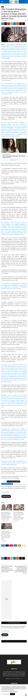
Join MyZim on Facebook (14, 641)
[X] (5, 23)
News (6, 4)
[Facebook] (2, 23)
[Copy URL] (23, 23)
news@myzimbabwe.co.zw (16, 678)
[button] (2, 2)
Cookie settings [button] (5, 694)
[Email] (20, 23)
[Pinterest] (8, 23)
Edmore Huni (4, 20)
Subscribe (5, 634)
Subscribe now (6, 496)
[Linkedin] (14, 23)
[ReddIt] (17, 23)
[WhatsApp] (11, 23)
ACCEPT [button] (12, 694)
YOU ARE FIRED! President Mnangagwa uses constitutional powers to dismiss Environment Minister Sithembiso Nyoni (7, 569)
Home (2, 4)
